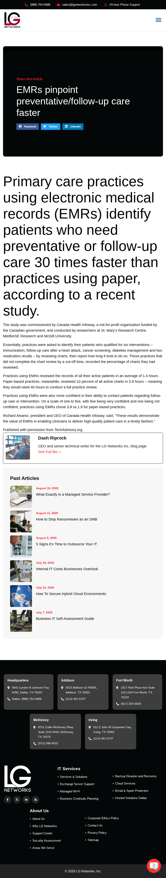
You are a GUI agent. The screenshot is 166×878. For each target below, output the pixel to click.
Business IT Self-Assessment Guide (65, 619)
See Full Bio (48, 452)
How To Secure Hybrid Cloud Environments (71, 594)
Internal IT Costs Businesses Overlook (67, 569)
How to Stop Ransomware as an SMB (66, 519)
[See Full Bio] (60, 452)
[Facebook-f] (8, 799)
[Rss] (35, 799)
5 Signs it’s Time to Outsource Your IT (66, 544)
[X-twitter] (17, 799)
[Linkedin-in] (26, 799)
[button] (158, 20)
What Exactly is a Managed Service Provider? (73, 494)
